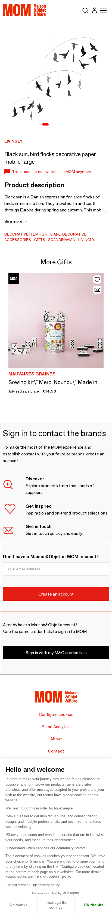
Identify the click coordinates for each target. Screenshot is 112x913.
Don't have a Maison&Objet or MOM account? (51, 556)
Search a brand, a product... (85, 9)
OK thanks (93, 905)
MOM (24, 10)
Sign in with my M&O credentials (56, 652)
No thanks (18, 905)
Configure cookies (56, 714)
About (56, 738)
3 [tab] (60, 124)
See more (13, 221)
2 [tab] (53, 124)
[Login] (94, 11)
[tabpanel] (56, 76)
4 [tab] (68, 124)
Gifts (39, 239)
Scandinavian (61, 239)
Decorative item (21, 234)
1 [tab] (45, 124)
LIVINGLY (86, 239)
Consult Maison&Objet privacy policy (32, 885)
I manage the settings (56, 904)
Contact (56, 751)
